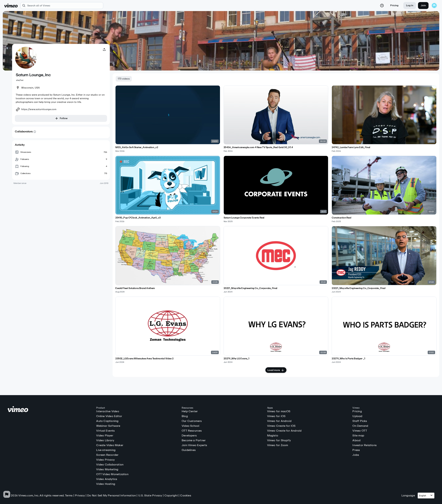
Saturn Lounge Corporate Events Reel (244, 218)
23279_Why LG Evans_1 (236, 358)
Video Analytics (106, 479)
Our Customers (192, 421)
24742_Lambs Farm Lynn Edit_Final (351, 147)
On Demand (360, 426)
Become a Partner (194, 440)
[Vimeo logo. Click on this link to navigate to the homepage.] (50, 409)
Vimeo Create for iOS (281, 426)
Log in (409, 5)
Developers (189, 435)
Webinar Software (108, 426)
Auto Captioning (107, 421)
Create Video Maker (109, 445)
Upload (357, 416)
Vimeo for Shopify (279, 440)
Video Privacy (105, 459)
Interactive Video (107, 411)
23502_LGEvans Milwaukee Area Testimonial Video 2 (144, 358)
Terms (69, 495)
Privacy (80, 495)
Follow (64, 118)
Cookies (185, 495)
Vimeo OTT (359, 430)
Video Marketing (107, 469)
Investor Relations (364, 445)
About (356, 440)
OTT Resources (192, 430)
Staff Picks (359, 421)
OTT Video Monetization (112, 474)
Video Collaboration (109, 464)
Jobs (355, 455)
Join (423, 5)
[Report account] (6, 494)
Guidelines (189, 450)
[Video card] (168, 119)
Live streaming (106, 450)
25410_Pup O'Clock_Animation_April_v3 (138, 218)
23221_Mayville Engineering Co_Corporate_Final (250, 288)
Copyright (171, 495)
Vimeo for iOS (276, 416)
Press (356, 450)
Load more (273, 370)
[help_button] (381, 5)
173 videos (124, 79)
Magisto (272, 435)
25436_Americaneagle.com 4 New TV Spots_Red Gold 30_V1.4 (258, 147)
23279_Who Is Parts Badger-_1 (348, 358)
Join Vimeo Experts (194, 445)
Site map (358, 435)
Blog (185, 416)
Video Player (104, 435)
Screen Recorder (107, 455)
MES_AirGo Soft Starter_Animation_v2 (136, 147)
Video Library (105, 440)
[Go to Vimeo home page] (11, 5)
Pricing (394, 5)
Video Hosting (105, 484)
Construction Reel (341, 218)
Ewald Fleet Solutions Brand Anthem (135, 288)
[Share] (104, 49)
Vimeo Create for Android (284, 430)
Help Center (190, 411)
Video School (190, 426)
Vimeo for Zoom (277, 445)
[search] (61, 5)
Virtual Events (105, 430)
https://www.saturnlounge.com (38, 109)
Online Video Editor (109, 416)
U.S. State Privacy (150, 495)
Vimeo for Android (279, 421)
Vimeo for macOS (278, 411)
